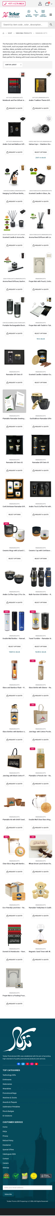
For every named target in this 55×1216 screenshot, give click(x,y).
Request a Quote (15, 108)
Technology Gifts (9, 1075)
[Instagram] (32, 1064)
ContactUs (35, 15)
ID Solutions (7, 1116)
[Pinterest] (27, 1064)
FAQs (5, 1131)
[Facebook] (18, 1064)
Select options (41, 152)
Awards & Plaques (10, 1102)
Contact (6, 1159)
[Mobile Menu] (51, 15)
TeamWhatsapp (29, 15)
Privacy (5, 1136)
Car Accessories (9, 190)
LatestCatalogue (43, 15)
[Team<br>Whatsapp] (28, 11)
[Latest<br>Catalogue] (43, 11)
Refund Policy (8, 1140)
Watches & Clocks (10, 1098)
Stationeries (7, 1084)
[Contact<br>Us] (35, 11)
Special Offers (8, 1150)
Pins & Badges (8, 1111)
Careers (6, 1163)
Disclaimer (7, 1145)
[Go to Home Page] (3, 33)
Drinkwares (7, 1080)
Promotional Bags (9, 1093)
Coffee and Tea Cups (35, 141)
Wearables (7, 1089)
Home (5, 1127)
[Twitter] (23, 1064)
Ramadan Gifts (18, 97)
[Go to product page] (14, 83)
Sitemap (6, 1168)
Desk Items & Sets (35, 190)
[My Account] (40, 3)
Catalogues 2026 (9, 1154)
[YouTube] (36, 1064)
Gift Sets (9, 97)
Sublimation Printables (11, 1107)
